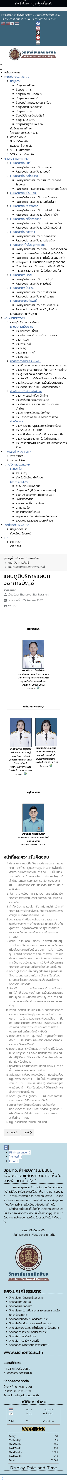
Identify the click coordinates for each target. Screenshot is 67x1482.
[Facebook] (51, 23)
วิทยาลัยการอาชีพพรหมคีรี (24, 1340)
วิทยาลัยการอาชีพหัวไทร (22, 1336)
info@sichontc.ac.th (27, 1395)
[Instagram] (51, 28)
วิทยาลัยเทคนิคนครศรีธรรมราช (26, 1297)
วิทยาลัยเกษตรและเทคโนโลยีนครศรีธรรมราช (34, 1327)
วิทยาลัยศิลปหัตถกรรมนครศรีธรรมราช (31, 1323)
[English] (3, 23)
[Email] (51, 42)
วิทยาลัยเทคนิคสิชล (20, 1302)
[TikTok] (51, 33)
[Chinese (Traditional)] (8, 23)
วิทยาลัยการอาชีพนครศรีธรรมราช (28, 1332)
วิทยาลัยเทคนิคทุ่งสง (20, 1306)
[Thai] (17, 23)
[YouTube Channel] (51, 37)
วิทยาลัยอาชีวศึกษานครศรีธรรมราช (28, 1319)
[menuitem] (12, 72)
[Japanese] (12, 23)
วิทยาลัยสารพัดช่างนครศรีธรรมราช (29, 1345)
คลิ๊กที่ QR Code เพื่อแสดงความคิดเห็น (33, 1234)
